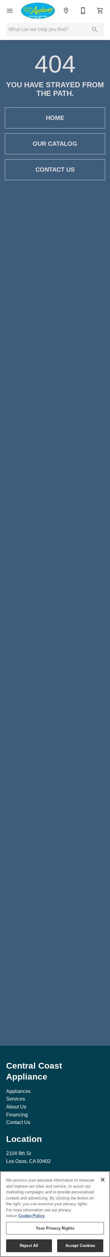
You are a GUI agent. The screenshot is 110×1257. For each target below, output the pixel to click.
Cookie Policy (31, 1215)
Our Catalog (55, 143)
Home (55, 117)
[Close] (102, 1179)
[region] (55, 1214)
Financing (17, 1114)
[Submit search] (94, 29)
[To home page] (38, 10)
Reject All (29, 1245)
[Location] (66, 10)
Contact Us (55, 169)
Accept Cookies (80, 1245)
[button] (9, 10)
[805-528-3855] (83, 10)
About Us (16, 1106)
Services (15, 1098)
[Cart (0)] (100, 10)
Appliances (18, 1091)
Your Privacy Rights (55, 1228)
